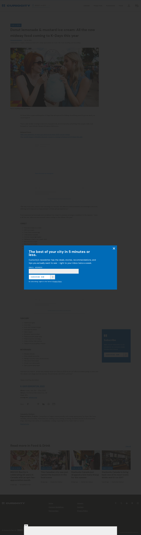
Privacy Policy (57, 281)
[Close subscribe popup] (114, 248)
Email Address (35, 267)
